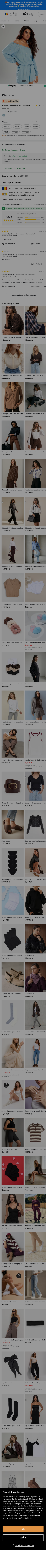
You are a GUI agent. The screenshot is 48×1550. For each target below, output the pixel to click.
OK (23, 1529)
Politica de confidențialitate (20, 1518)
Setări (23, 1537)
